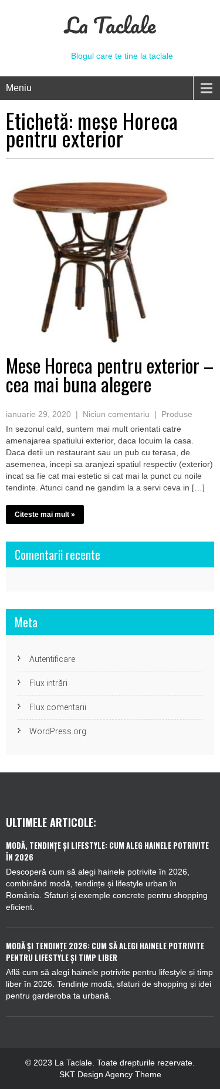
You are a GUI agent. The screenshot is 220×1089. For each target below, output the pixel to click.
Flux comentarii (57, 707)
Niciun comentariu (116, 414)
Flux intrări (48, 683)
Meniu (19, 88)
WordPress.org (57, 731)
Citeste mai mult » (45, 514)
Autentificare (52, 659)
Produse (176, 414)
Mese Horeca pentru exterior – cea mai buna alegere (110, 374)
